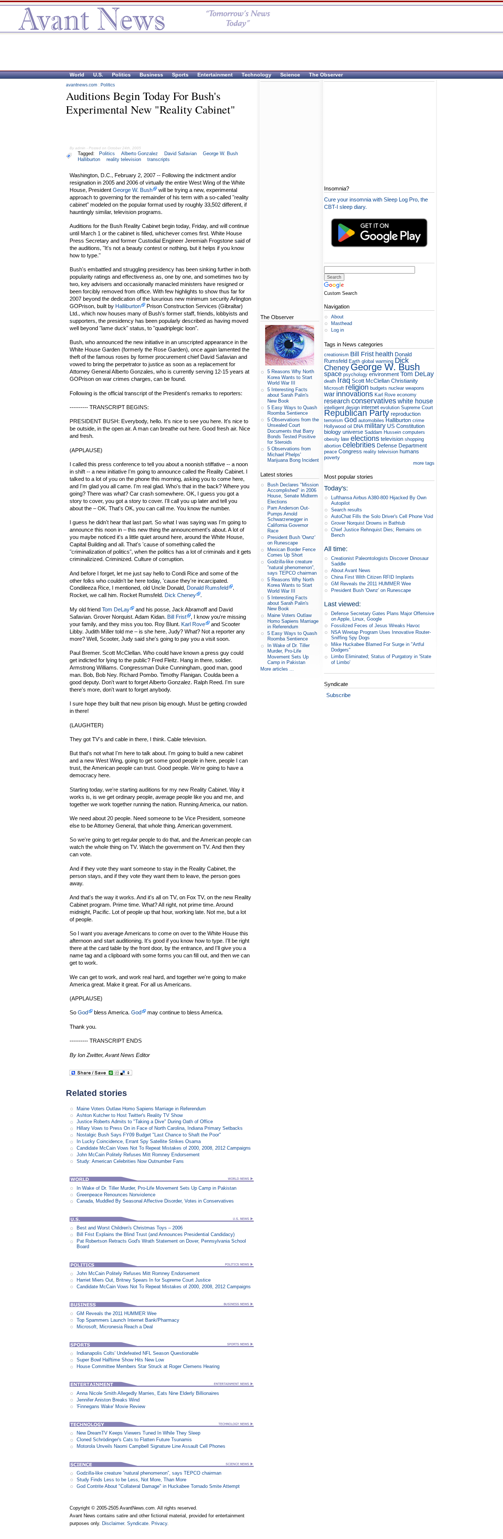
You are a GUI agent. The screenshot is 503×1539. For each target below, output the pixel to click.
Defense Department (402, 445)
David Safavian (180, 153)
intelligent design (342, 407)
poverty (332, 457)
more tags (424, 463)
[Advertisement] (248, 51)
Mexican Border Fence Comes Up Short (291, 552)
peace (330, 451)
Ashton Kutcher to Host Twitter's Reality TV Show (130, 1115)
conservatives (373, 400)
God (83, 1012)
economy (406, 394)
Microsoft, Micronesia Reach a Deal (115, 1326)
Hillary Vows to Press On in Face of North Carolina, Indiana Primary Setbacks (160, 1128)
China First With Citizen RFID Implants (372, 577)
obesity (332, 439)
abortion (332, 446)
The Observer (326, 75)
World (77, 75)
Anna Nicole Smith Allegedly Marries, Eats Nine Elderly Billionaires (148, 1393)
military (375, 425)
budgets (378, 388)
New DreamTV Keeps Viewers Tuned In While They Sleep (138, 1433)
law (345, 439)
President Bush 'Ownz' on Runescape (291, 540)
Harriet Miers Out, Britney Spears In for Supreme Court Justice (144, 1280)
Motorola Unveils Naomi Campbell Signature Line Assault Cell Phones (151, 1446)
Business (151, 75)
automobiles (371, 420)
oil (349, 426)
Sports (180, 75)
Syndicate (137, 1523)
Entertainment (215, 75)
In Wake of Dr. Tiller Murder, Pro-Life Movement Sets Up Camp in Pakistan (156, 1188)
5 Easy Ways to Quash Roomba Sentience (292, 410)
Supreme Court (417, 407)
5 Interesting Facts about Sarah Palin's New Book (288, 395)
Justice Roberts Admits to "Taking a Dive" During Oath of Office (145, 1121)
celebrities (358, 444)
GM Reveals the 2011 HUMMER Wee (116, 1313)
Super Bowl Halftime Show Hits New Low (120, 1360)
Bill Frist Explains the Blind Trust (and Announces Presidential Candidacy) (156, 1234)
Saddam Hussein (383, 432)
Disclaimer (113, 1523)
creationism (336, 354)
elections (365, 438)
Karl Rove (193, 624)
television (392, 439)
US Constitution (406, 426)
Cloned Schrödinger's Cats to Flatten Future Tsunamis (134, 1439)
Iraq (343, 380)
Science (290, 75)
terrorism (333, 420)
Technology (256, 75)
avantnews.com (81, 85)
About (337, 316)
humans (409, 451)
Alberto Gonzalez (139, 153)
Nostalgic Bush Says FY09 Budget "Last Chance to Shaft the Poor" (149, 1135)
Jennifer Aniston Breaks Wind (108, 1400)
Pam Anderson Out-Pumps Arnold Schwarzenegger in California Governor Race (288, 519)
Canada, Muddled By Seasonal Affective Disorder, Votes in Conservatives (155, 1201)
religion (357, 387)
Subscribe (338, 695)
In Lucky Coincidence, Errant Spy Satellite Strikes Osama (139, 1141)
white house (415, 401)
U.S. (98, 75)
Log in (337, 330)
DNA (358, 426)
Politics (121, 75)
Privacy (159, 1523)
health (384, 354)
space (333, 374)
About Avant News (350, 570)
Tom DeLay (116, 609)
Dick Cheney (180, 595)
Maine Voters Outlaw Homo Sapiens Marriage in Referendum (141, 1108)
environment (384, 374)
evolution (390, 407)
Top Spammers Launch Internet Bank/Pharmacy (128, 1320)
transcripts (158, 159)
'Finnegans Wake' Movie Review (111, 1406)
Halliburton (89, 159)
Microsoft (334, 388)
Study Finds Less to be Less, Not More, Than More (131, 1479)
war (329, 394)
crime (418, 420)
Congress (350, 451)
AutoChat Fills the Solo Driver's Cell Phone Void (382, 516)
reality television (123, 159)
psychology (355, 374)
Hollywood (335, 426)
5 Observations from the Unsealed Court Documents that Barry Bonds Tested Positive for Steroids (293, 431)
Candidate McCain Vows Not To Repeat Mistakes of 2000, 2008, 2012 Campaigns (164, 1148)
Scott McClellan (371, 381)
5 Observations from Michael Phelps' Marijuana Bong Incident (293, 454)
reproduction (406, 414)
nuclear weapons (406, 388)
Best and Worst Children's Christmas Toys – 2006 (130, 1228)
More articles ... (277, 669)
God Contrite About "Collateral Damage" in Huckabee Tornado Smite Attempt (158, 1486)
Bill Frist (176, 617)
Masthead (341, 323)
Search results (346, 510)
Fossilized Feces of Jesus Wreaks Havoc (375, 625)
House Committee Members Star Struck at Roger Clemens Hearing (148, 1366)
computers (413, 432)
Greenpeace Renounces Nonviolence (116, 1194)
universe (352, 432)
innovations (354, 393)
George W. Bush (220, 153)
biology (332, 432)
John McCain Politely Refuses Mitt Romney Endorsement (138, 1154)
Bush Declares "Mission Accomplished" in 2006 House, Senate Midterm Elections (293, 493)
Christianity (404, 381)
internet (370, 407)
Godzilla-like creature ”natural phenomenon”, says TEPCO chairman (149, 1473)
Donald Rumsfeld (207, 588)
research (337, 401)
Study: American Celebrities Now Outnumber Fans (130, 1161)
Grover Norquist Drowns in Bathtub (368, 523)
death (330, 381)
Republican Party (356, 413)
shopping (414, 439)
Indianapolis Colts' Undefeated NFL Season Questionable (137, 1353)
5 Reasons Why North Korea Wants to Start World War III (290, 377)
